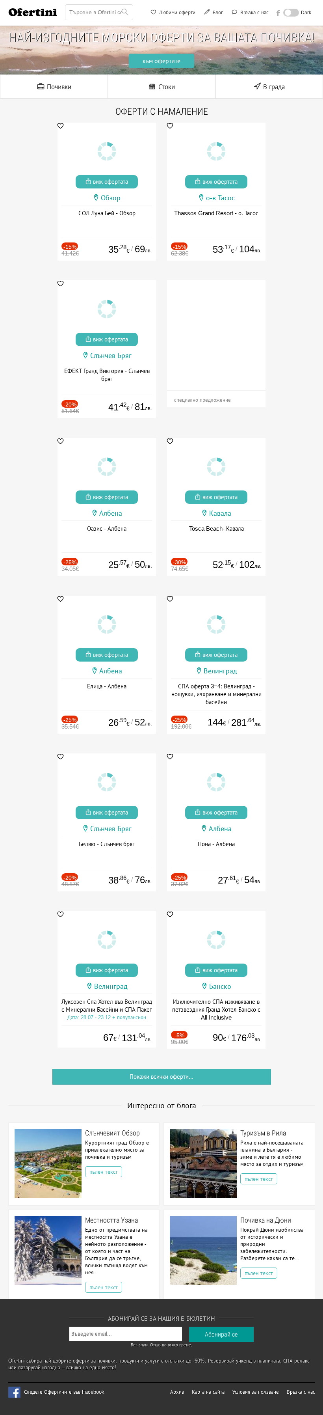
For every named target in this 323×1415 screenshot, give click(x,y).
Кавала (220, 513)
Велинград (220, 671)
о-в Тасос (220, 198)
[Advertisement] (216, 329)
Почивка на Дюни (265, 1220)
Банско (220, 986)
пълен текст (103, 1172)
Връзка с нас (254, 12)
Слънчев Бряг (111, 356)
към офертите (161, 61)
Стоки (165, 87)
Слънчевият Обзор (112, 1133)
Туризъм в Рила (263, 1133)
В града (273, 87)
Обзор (111, 198)
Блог (217, 12)
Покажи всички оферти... (161, 1076)
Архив (177, 1392)
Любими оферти (176, 12)
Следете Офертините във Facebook (64, 1392)
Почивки (58, 87)
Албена (110, 513)
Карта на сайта (208, 1392)
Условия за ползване (255, 1392)
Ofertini (32, 12)
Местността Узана (111, 1220)
